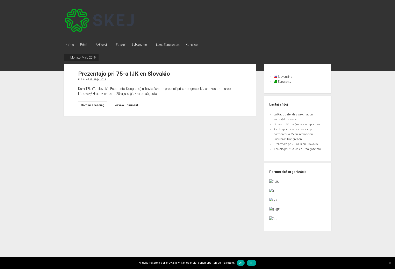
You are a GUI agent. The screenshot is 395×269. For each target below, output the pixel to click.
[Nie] (390, 263)
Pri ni (83, 44)
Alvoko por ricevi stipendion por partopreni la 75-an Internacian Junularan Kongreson (294, 134)
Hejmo (69, 44)
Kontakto (192, 44)
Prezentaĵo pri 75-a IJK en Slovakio (124, 73)
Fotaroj (120, 44)
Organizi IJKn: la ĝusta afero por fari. (297, 124)
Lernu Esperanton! (168, 44)
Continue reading (94, 106)
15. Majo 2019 (97, 79)
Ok (241, 262)
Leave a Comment (126, 105)
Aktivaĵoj (101, 44)
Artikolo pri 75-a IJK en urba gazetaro (297, 149)
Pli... (251, 262)
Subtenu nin (139, 44)
